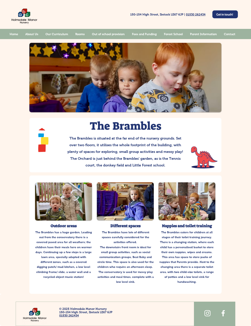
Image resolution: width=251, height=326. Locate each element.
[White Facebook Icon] (223, 313)
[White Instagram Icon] (207, 313)
